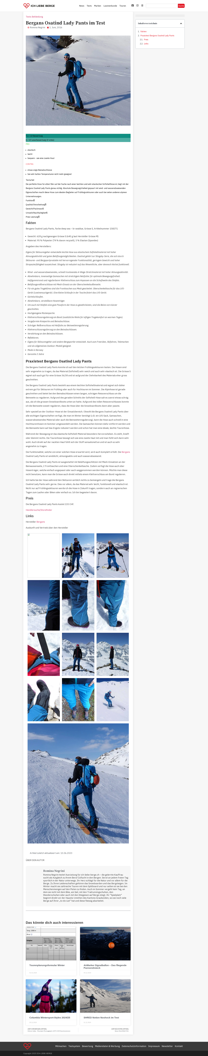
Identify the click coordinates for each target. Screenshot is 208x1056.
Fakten (143, 31)
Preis (146, 39)
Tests (89, 5)
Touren (122, 5)
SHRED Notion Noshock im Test (101, 1017)
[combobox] (162, 6)
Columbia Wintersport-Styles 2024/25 (49, 1017)
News (81, 5)
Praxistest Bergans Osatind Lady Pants (157, 35)
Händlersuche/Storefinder (39, 510)
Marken (97, 5)
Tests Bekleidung (34, 16)
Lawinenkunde (110, 5)
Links (146, 43)
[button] (181, 23)
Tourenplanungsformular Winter (47, 965)
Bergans (126, 452)
